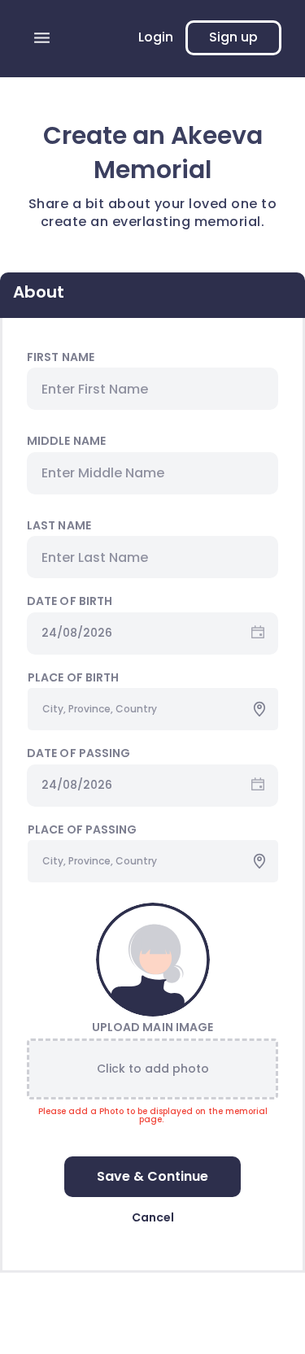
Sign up (233, 37)
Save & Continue (152, 1176)
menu (42, 38)
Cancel (153, 1217)
